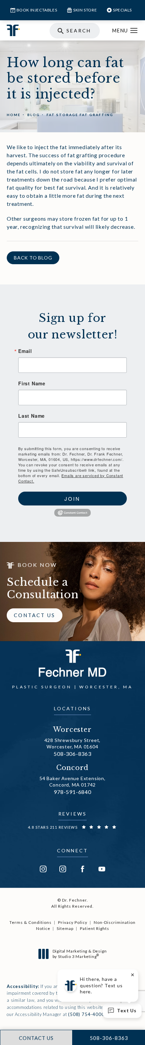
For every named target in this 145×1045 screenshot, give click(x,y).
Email (25, 351)
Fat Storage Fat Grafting (80, 115)
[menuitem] (43, 869)
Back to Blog (33, 257)
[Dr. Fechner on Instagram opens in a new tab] (43, 869)
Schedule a (43, 588)
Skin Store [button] (85, 9)
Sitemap (65, 928)
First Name (32, 383)
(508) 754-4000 (86, 1014)
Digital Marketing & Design (79, 953)
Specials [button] (122, 9)
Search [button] (78, 30)
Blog (33, 115)
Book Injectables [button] (37, 9)
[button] (134, 30)
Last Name (31, 415)
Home (14, 115)
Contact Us (34, 615)
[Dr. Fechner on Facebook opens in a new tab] (82, 869)
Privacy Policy (72, 922)
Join (72, 498)
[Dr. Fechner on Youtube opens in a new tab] (102, 869)
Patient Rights (94, 928)
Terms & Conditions (30, 922)
